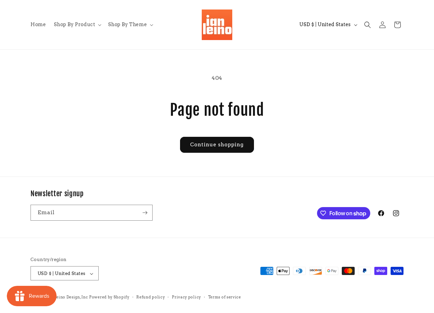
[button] (77, 24)
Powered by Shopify (109, 297)
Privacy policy (186, 297)
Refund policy (150, 297)
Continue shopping (217, 145)
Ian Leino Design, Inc (67, 297)
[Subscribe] (144, 213)
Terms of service (224, 297)
